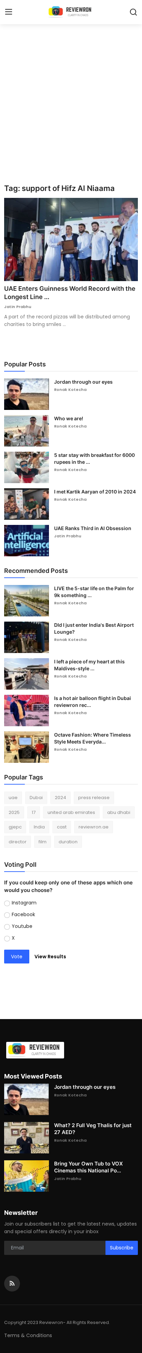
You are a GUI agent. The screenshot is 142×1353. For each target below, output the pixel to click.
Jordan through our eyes (83, 382)
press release (94, 797)
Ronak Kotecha (70, 389)
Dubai (36, 797)
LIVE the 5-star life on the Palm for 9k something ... (94, 591)
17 (34, 812)
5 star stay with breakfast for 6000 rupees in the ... (94, 458)
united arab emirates (71, 812)
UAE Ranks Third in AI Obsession (92, 528)
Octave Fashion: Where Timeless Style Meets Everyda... (92, 738)
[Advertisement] (71, 109)
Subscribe (121, 1247)
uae (13, 797)
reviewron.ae (94, 827)
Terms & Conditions (28, 1335)
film (43, 841)
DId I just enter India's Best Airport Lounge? (94, 628)
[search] (133, 12)
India (39, 827)
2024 (60, 797)
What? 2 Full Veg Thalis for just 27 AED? (93, 1128)
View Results (50, 956)
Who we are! (68, 418)
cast (62, 827)
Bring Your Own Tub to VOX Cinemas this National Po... (88, 1167)
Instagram (24, 902)
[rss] (12, 1284)
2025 (14, 812)
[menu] (8, 12)
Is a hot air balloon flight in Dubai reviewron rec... (92, 701)
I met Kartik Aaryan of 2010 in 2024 (95, 492)
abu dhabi (118, 812)
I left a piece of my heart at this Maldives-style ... (89, 665)
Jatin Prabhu (17, 306)
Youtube (22, 926)
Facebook (23, 914)
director (18, 841)
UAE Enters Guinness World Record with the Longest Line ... (69, 292)
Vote (16, 956)
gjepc (15, 827)
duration (68, 841)
